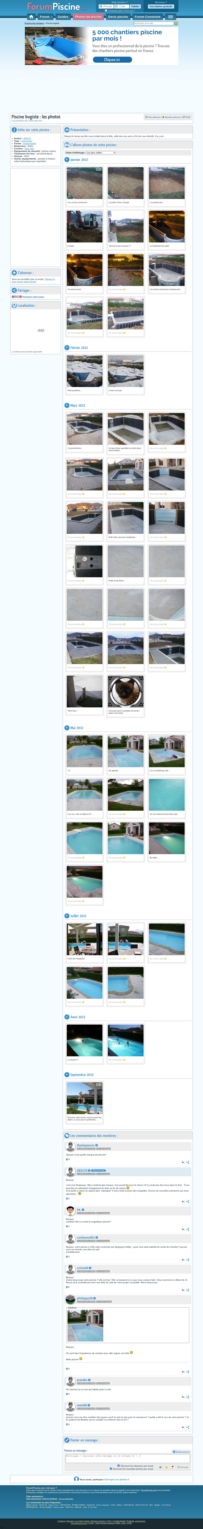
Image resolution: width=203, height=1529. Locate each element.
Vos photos (154, 117)
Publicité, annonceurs (136, 1521)
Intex (151, 1505)
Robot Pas (69, 1507)
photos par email (133, 1469)
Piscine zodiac (58, 1507)
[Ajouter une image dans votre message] (160, 1467)
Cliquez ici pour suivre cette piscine (33, 280)
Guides (63, 16)
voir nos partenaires (66, 1499)
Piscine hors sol (141, 1505)
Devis (113, 1505)
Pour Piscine (166, 1505)
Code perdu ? (129, 11)
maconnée (26, 141)
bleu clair (29, 148)
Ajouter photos (173, 117)
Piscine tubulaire (45, 1507)
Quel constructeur (33, 1499)
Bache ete (43, 1505)
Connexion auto (115, 11)
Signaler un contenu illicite (78, 1521)
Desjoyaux (91, 1505)
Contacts (61, 1521)
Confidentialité (119, 1521)
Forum (45, 16)
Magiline (157, 1505)
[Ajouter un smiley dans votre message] (166, 1467)
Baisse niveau (54, 1505)
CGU (109, 1521)
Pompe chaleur (79, 1505)
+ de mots (92, 1507)
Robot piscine (32, 1507)
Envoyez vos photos (116, 1479)
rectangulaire (29, 143)
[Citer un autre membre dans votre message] (172, 1467)
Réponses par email (137, 1466)
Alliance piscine (32, 1505)
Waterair (78, 1507)
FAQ (188, 117)
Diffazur (119, 1505)
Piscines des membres (34, 23)
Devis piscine (118, 16)
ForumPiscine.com (149, 1490)
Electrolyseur (129, 1505)
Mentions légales (98, 1521)
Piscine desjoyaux (103, 1505)
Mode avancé (183, 1451)
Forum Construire (147, 16)
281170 (27, 138)
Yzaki (85, 1507)
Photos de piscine (88, 16)
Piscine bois (65, 1505)
